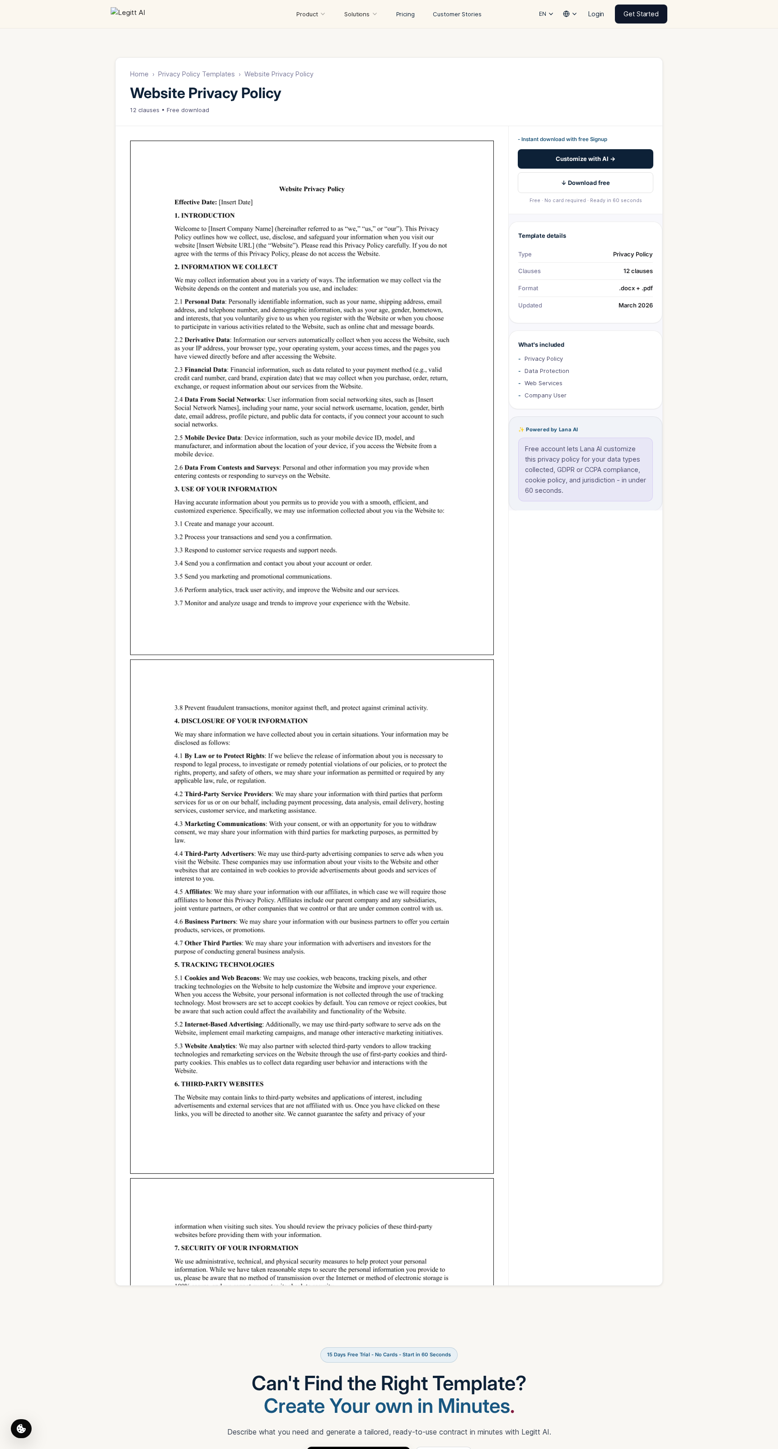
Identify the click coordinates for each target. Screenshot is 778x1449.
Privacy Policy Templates (196, 74)
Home (139, 74)
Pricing (405, 14)
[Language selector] (570, 14)
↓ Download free (585, 182)
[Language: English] (570, 13)
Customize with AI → (585, 158)
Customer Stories (457, 14)
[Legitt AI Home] (137, 14)
